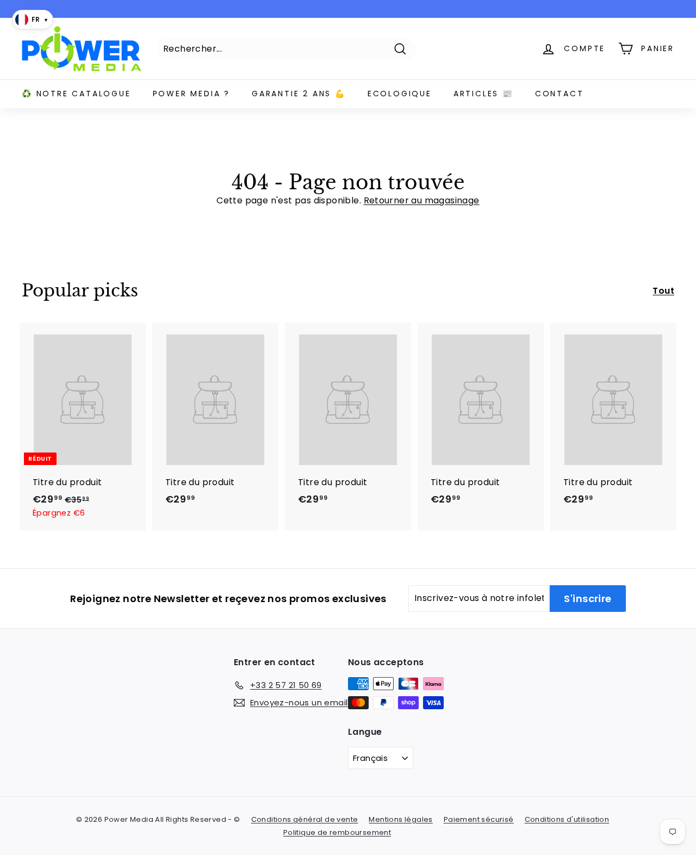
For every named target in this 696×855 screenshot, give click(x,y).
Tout (663, 290)
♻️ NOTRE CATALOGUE (76, 93)
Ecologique (400, 93)
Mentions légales (400, 819)
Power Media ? (191, 93)
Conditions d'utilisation (567, 819)
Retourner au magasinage (422, 200)
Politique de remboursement (337, 832)
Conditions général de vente (304, 819)
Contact (559, 93)
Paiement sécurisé (479, 819)
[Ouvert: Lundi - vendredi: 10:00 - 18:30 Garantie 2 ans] (345, 9)
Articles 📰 (483, 93)
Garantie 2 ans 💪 (299, 93)
